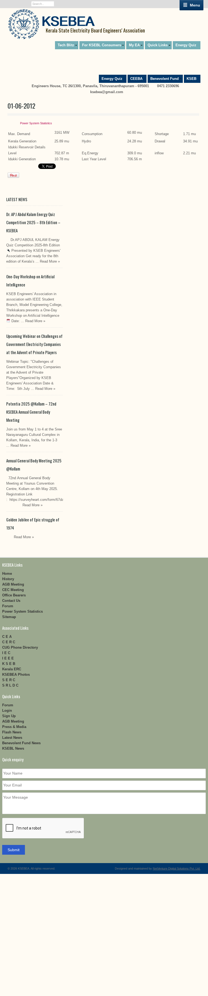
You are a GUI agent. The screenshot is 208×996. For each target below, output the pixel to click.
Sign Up (9, 716)
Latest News (12, 738)
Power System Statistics (36, 123)
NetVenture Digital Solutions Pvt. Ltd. (176, 868)
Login (7, 710)
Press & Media (14, 727)
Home (7, 574)
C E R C (8, 642)
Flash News (11, 732)
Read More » (50, 261)
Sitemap (9, 617)
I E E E (8, 658)
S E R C (8, 680)
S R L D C (10, 685)
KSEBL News (13, 748)
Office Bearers (14, 595)
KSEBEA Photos (16, 674)
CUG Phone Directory (20, 647)
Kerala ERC (11, 669)
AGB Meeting (13, 584)
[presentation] (43, 828)
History (8, 579)
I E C (6, 653)
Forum (7, 606)
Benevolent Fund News (21, 743)
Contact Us (11, 601)
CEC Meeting (13, 590)
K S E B (8, 664)
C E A (7, 637)
